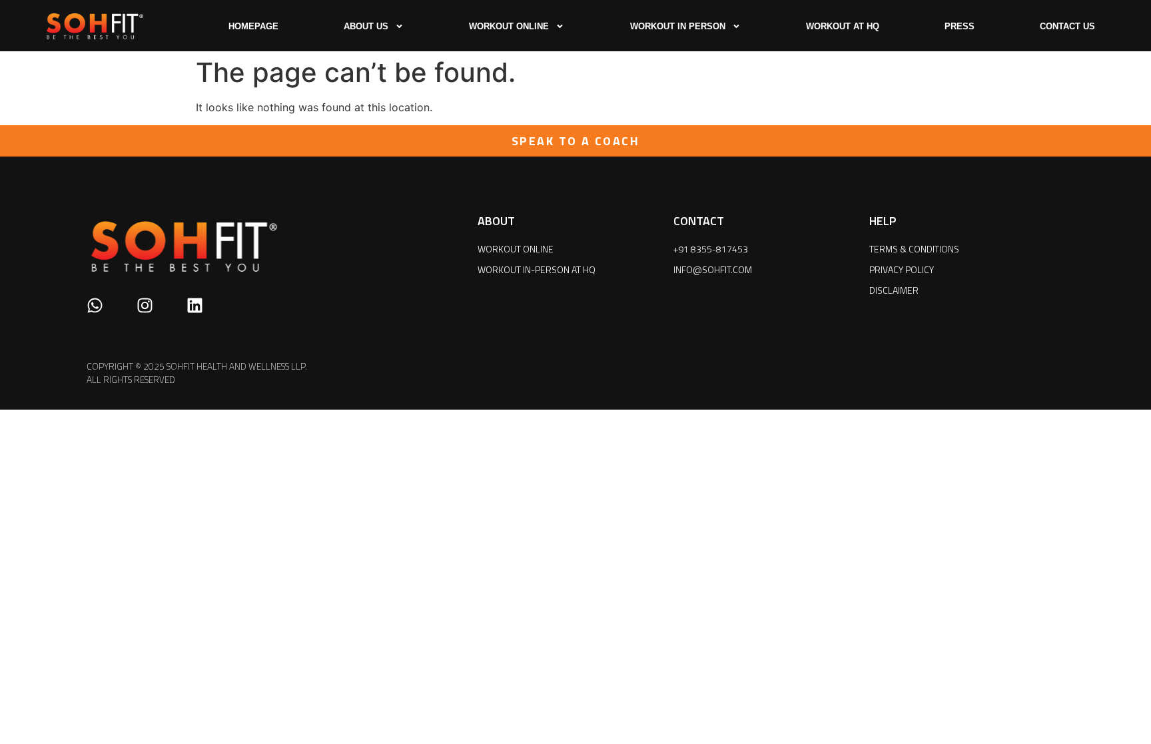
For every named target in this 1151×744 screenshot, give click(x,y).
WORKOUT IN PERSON (677, 26)
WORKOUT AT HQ (842, 26)
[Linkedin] (195, 305)
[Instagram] (145, 305)
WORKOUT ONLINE (509, 26)
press (959, 26)
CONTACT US (1067, 26)
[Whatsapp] (95, 305)
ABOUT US (366, 26)
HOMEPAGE (253, 26)
